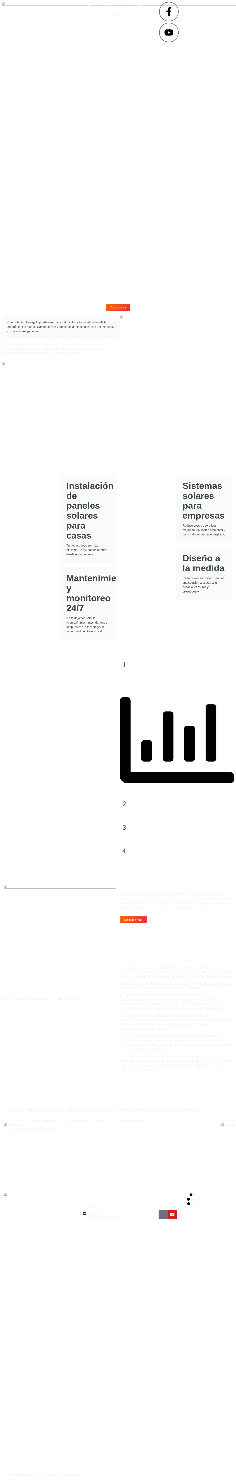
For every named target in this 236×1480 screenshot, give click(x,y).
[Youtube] (172, 1214)
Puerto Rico (141, 6)
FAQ (123, 6)
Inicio (90, 6)
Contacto (107, 6)
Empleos (118, 14)
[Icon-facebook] (163, 1214)
